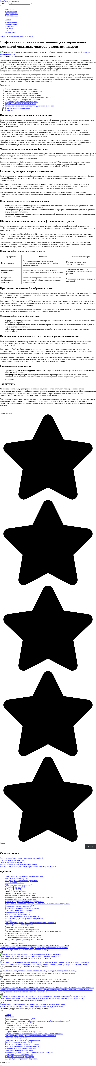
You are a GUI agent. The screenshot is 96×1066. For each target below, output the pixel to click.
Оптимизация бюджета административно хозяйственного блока (30, 923)
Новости (8, 30)
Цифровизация (11, 22)
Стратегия (9, 28)
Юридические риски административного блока (24, 939)
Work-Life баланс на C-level (15, 891)
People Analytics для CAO (15, 887)
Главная (8, 20)
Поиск (2, 843)
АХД (2, 6)
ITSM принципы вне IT (14, 883)
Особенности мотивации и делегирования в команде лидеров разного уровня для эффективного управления (43, 964)
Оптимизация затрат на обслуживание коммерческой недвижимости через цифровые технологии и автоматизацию (46, 990)
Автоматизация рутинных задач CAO (20, 895)
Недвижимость (11, 24)
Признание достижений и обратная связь (21, 102)
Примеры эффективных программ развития (22, 100)
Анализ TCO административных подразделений (24, 902)
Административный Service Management (21, 900)
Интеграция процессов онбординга (19, 910)
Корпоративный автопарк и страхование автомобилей (21, 858)
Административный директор (12, 860)
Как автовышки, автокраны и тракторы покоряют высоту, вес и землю (28, 867)
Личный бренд (11, 32)
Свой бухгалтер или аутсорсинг (12, 862)
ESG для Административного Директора (21, 881)
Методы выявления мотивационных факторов (23, 91)
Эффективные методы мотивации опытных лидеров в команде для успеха (29, 956)
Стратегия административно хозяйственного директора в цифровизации (34, 931)
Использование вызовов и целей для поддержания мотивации (29, 106)
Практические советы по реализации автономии (24, 95)
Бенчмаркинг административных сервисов (22, 908)
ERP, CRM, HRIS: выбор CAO (17, 879)
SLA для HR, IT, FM (13, 889)
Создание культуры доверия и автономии (21, 93)
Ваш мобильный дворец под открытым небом (18, 864)
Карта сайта (9, 10)
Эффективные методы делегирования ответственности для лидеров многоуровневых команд (37, 973)
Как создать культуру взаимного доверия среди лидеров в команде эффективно (31, 1007)
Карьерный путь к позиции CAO (18, 912)
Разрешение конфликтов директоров (19, 927)
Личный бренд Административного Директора (24, 918)
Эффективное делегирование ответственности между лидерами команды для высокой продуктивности (41, 998)
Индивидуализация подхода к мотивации (21, 89)
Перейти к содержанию (9, 1)
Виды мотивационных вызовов (17, 108)
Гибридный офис (11, 14)
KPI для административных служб (18, 885)
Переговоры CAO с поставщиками (19, 925)
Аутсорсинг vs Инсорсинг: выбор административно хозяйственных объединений (37, 904)
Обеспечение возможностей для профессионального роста (28, 97)
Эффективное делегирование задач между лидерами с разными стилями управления (34, 981)
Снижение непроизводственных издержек (22, 929)
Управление (9, 26)
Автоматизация (11, 12)
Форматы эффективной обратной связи (20, 104)
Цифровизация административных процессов (23, 937)
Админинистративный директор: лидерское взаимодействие (29, 897)
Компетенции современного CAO (18, 914)
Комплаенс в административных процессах (22, 916)
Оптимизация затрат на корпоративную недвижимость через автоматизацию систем (34, 948)
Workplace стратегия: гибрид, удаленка (20, 893)
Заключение (9, 110)
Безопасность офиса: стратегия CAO (19, 906)
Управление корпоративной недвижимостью (23, 935)
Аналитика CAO (11, 16)
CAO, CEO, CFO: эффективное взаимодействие (24, 876)
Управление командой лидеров (17, 933)
